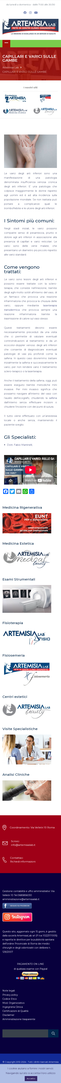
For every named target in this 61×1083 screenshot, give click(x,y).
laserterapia (50, 305)
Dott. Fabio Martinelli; (20, 444)
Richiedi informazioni (22, 861)
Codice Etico (9, 998)
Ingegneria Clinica (12, 1006)
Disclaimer (8, 1015)
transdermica (12, 309)
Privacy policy (10, 994)
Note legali (8, 990)
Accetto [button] (31, 1078)
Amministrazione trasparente (18, 1019)
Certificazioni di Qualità (15, 1011)
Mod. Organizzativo (13, 1002)
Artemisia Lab (10, 67)
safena (53, 397)
